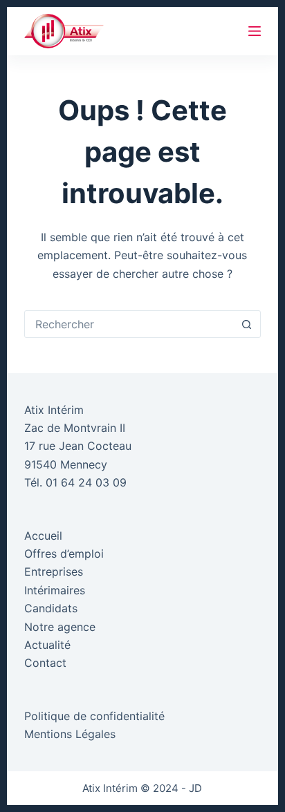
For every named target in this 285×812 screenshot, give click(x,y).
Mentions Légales (70, 734)
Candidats (50, 608)
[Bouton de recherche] (246, 324)
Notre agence (59, 627)
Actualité (47, 645)
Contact (45, 663)
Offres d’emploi (64, 553)
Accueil (43, 535)
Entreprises (53, 571)
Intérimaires (54, 590)
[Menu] (254, 31)
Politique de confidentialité (94, 716)
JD (195, 788)
